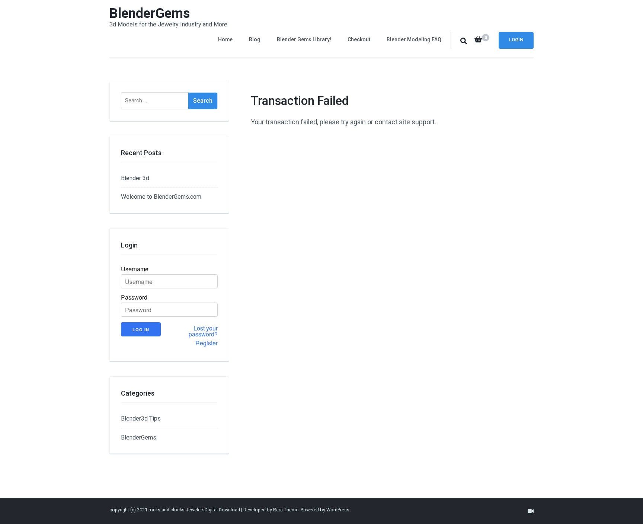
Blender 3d (135, 178)
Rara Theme (285, 509)
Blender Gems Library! (304, 39)
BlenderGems (149, 13)
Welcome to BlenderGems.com (161, 196)
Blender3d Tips (141, 418)
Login (516, 39)
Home (225, 39)
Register (206, 343)
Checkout (359, 39)
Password (134, 297)
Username (134, 269)
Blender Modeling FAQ (414, 39)
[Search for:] (154, 101)
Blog (254, 39)
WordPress (337, 509)
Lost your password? (203, 331)
